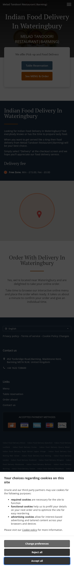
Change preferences (37, 543)
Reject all (37, 552)
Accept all (37, 560)
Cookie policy (29, 529)
